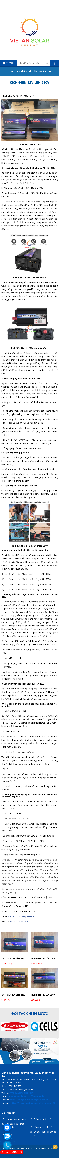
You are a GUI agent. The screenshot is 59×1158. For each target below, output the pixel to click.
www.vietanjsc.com (19, 921)
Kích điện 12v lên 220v (40, 71)
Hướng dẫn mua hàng (16, 1119)
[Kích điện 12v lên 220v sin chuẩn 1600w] (14, 980)
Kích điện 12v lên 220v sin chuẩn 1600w (13, 995)
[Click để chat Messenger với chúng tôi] (7, 1127)
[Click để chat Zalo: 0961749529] (7, 1136)
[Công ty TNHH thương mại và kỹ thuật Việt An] (29, 30)
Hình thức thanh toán (43, 1127)
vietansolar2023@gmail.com (21, 916)
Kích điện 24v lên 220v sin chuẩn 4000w (13, 959)
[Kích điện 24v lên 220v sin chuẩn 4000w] (14, 944)
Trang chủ (19, 71)
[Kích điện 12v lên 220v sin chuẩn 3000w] (44, 944)
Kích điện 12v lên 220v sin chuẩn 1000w (43, 995)
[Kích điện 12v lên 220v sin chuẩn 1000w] (44, 980)
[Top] (55, 1147)
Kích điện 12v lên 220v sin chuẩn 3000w (43, 959)
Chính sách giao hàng (43, 1119)
